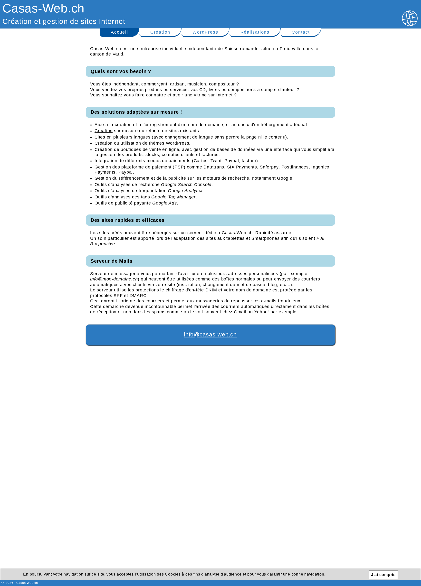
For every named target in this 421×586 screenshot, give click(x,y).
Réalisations (255, 32)
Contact (301, 32)
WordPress (205, 32)
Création (160, 32)
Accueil (119, 32)
